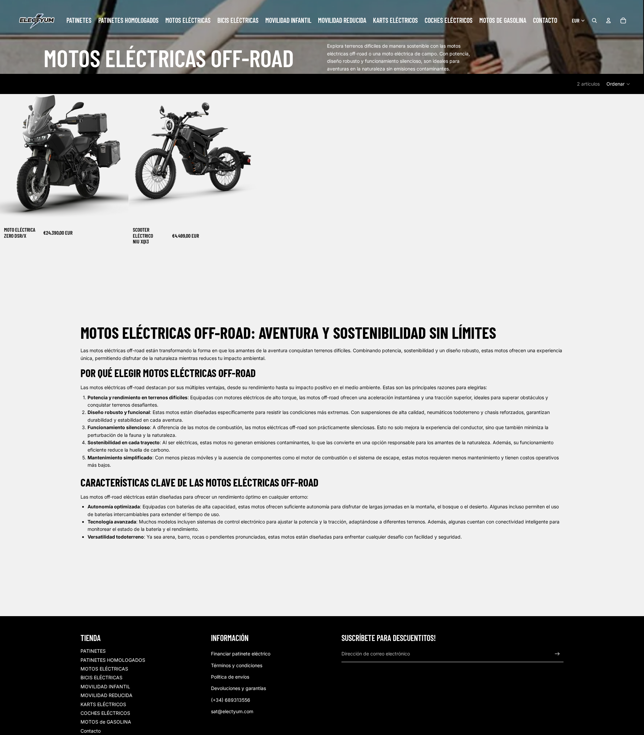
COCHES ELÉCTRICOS (105, 713)
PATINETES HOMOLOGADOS (112, 660)
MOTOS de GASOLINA (105, 722)
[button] (618, 84)
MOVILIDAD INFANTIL (105, 686)
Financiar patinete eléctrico (240, 653)
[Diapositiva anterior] (10, 158)
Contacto (90, 731)
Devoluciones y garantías (238, 688)
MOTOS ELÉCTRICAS (104, 669)
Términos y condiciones (236, 665)
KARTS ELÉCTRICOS (103, 704)
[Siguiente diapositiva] (118, 158)
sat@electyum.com (232, 711)
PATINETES (93, 651)
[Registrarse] (557, 654)
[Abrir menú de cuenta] (608, 20)
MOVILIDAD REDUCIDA (106, 695)
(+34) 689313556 (230, 700)
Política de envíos (230, 677)
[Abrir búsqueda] (594, 20)
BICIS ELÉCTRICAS (101, 677)
